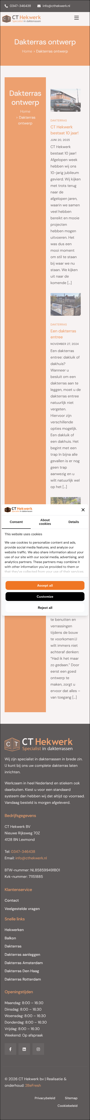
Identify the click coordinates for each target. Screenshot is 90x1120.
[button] (83, 509)
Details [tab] (74, 522)
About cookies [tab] (45, 522)
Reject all (45, 608)
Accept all (45, 585)
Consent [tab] (16, 522)
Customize (45, 596)
